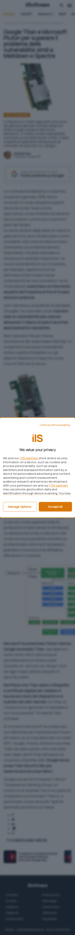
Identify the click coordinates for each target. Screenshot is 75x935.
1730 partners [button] (28, 458)
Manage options (19, 507)
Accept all (55, 507)
